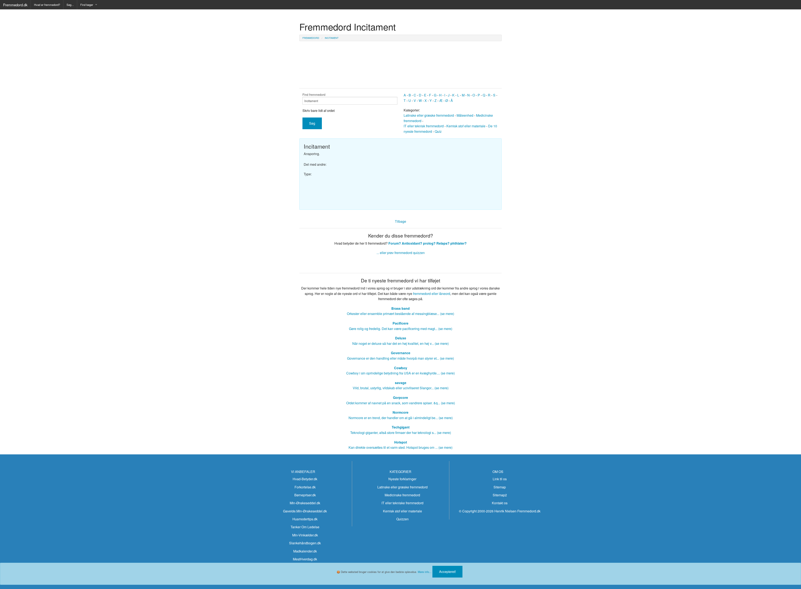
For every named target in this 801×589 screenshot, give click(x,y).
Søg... (70, 5)
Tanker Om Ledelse (305, 527)
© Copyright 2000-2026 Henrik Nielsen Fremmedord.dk (499, 511)
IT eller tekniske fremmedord (402, 503)
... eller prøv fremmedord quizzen (401, 252)
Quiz (438, 131)
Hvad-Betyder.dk (305, 479)
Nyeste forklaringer (402, 479)
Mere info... (425, 572)
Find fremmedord (313, 94)
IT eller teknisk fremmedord (424, 126)
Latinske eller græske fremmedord (429, 115)
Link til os (500, 479)
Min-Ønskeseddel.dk (305, 503)
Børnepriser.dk (305, 495)
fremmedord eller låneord (431, 293)
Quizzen (402, 519)
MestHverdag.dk (305, 559)
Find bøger (86, 5)
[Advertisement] (450, 172)
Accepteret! (447, 571)
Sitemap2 (500, 495)
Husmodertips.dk (304, 519)
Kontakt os (500, 503)
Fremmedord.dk (15, 4)
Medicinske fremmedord (402, 495)
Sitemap (500, 487)
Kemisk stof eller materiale (465, 126)
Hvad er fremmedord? (47, 5)
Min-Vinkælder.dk (305, 535)
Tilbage (400, 221)
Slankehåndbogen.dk (305, 543)
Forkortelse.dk (305, 487)
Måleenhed (465, 115)
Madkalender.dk (305, 551)
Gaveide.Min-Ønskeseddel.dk (305, 511)
